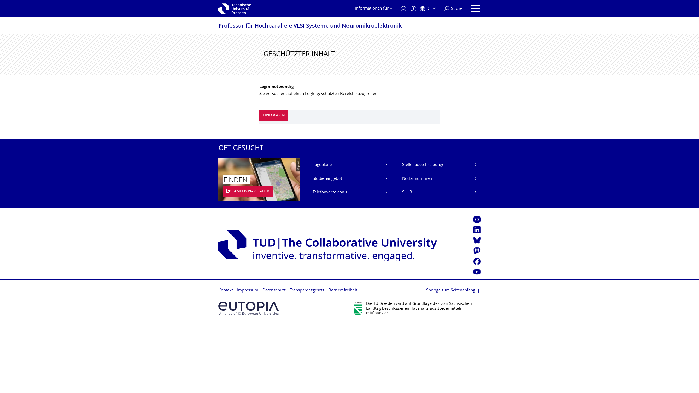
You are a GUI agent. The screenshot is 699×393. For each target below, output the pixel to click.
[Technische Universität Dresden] (234, 8)
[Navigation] (475, 8)
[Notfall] (404, 8)
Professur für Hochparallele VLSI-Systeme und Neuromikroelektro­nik (310, 26)
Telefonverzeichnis (330, 192)
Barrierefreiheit (342, 290)
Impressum (247, 290)
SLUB (407, 192)
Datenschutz (274, 290)
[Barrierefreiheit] (413, 8)
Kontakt (225, 290)
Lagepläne (322, 165)
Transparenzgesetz (307, 290)
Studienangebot (327, 179)
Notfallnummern (418, 179)
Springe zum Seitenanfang (450, 290)
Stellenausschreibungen (424, 165)
